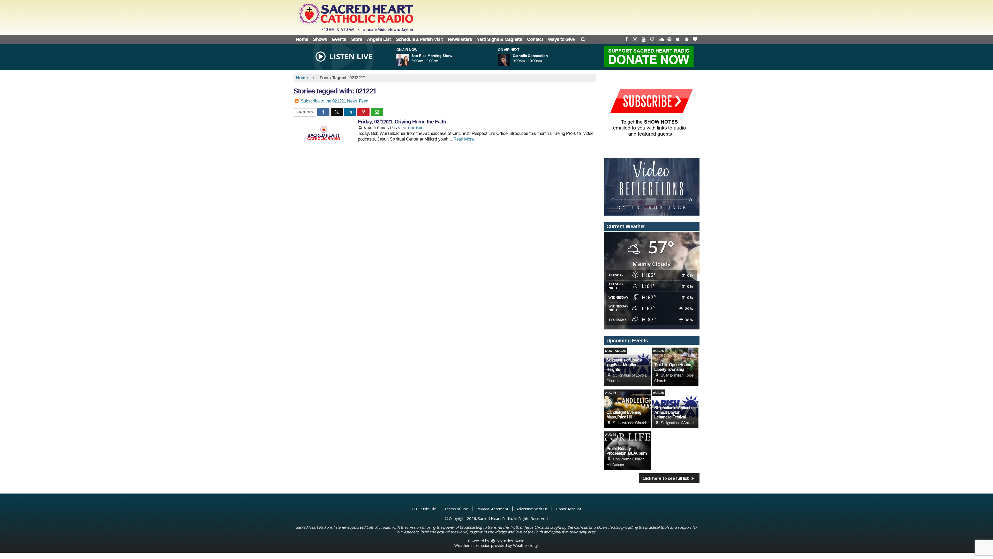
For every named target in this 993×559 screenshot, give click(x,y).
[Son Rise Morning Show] (409, 60)
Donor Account (568, 508)
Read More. (464, 139)
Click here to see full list (666, 478)
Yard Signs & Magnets (499, 39)
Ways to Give (561, 39)
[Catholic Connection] (510, 60)
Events (339, 39)
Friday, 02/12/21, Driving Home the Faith (402, 121)
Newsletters (460, 39)
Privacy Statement (492, 508)
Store (356, 39)
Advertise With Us (532, 508)
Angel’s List (379, 39)
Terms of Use (456, 508)
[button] (583, 39)
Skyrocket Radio (510, 540)
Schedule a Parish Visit (419, 39)
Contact (535, 39)
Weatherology (525, 545)
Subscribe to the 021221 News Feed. (335, 101)
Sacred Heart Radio (411, 128)
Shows (320, 39)
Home (302, 39)
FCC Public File (424, 508)
